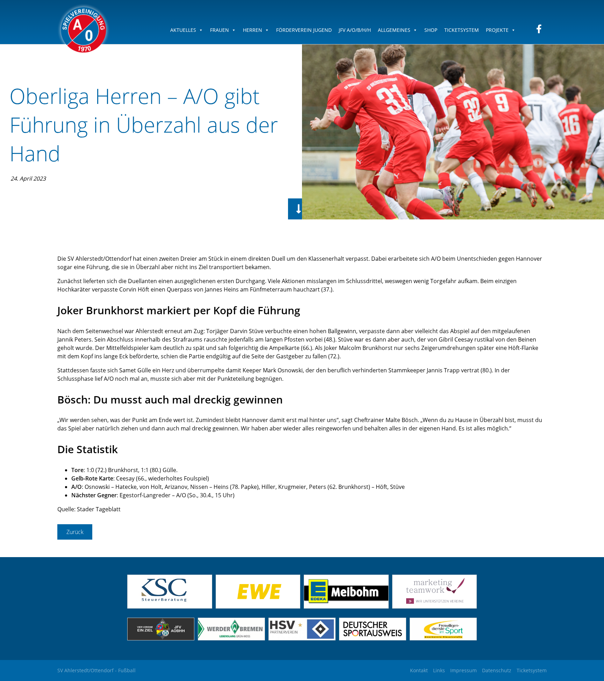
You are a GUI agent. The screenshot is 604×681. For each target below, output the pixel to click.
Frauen (219, 30)
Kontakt (419, 670)
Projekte (497, 30)
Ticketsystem (461, 30)
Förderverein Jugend (304, 30)
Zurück (75, 532)
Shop (430, 30)
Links (439, 670)
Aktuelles (183, 30)
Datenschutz (496, 670)
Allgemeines (394, 30)
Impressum (463, 670)
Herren (252, 30)
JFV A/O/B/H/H (355, 30)
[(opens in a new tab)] (258, 606)
